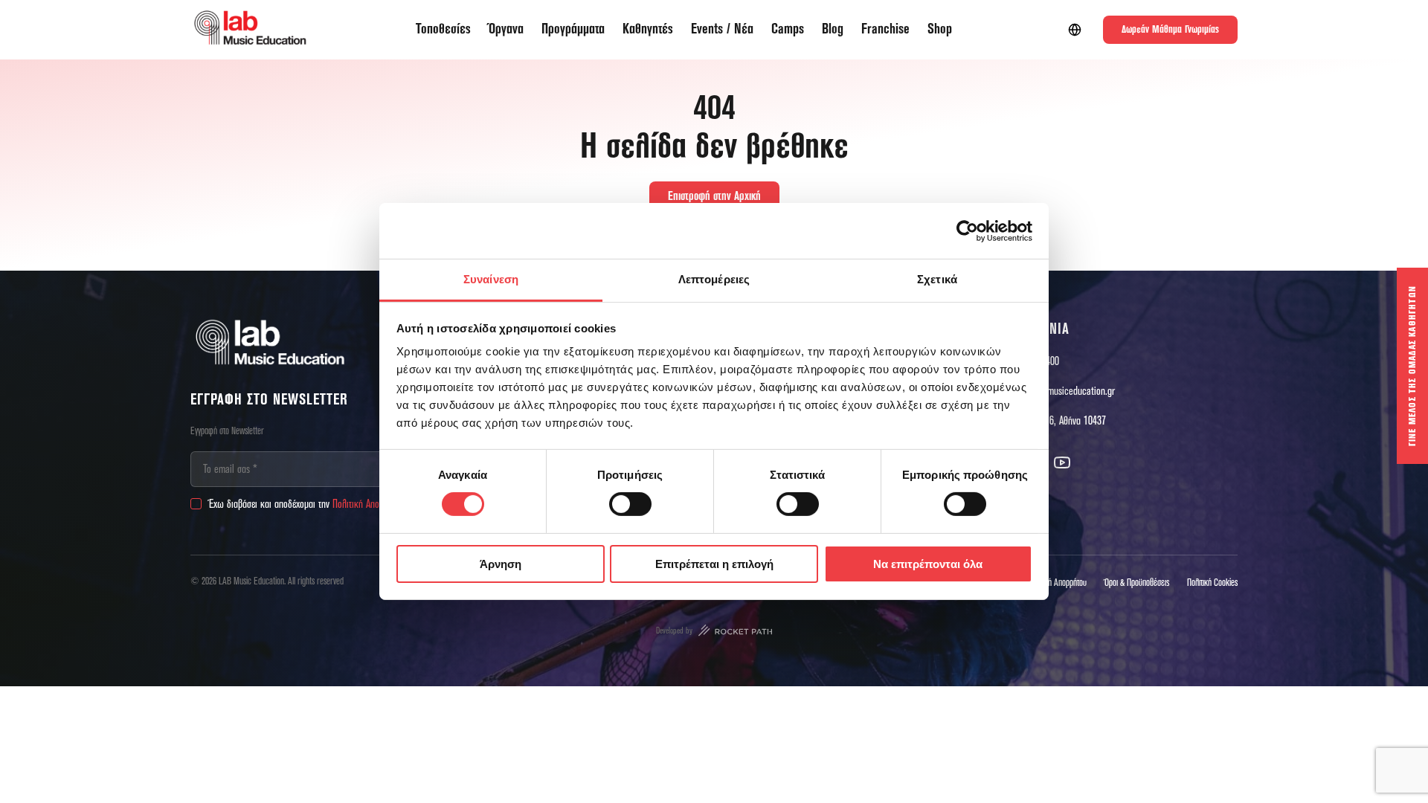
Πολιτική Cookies (1212, 583)
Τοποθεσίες (443, 29)
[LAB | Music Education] (249, 30)
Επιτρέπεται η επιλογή (714, 564)
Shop (939, 29)
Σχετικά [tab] (937, 279)
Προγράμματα (573, 29)
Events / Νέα (722, 29)
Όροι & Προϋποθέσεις (1136, 583)
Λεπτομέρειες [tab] (714, 279)
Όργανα (506, 29)
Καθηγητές (648, 29)
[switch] (630, 504)
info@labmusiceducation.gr (1063, 391)
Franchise (885, 29)
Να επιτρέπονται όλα (927, 564)
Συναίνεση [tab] (490, 279)
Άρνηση (500, 564)
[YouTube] (1062, 462)
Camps (787, 29)
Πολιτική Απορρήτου (368, 504)
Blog (832, 29)
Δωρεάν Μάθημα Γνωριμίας (1170, 30)
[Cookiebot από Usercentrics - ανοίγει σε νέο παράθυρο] (967, 230)
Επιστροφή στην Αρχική (714, 196)
